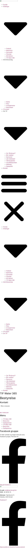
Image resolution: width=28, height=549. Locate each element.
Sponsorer (9, 157)
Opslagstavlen (7, 422)
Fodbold (8, 48)
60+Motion (9, 56)
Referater (9, 164)
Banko (8, 102)
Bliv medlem (9, 155)
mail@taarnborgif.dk (10, 490)
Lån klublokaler (10, 159)
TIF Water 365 (10, 58)
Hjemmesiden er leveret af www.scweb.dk (12, 547)
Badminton (9, 50)
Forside (5, 4)
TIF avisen (6, 109)
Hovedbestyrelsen (11, 162)
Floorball (8, 54)
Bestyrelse (6, 421)
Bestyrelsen (9, 107)
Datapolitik (9, 166)
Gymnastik (9, 52)
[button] (14, 197)
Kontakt (5, 168)
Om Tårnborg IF (10, 153)
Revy (7, 103)
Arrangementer (10, 105)
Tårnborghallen (10, 160)
